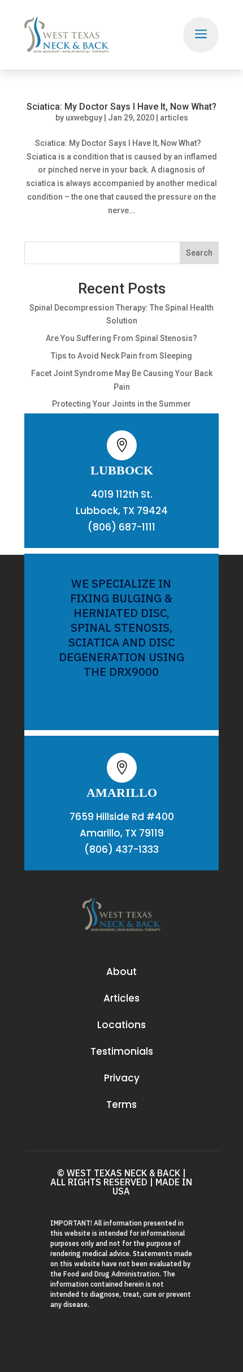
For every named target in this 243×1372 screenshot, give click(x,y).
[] (122, 434)
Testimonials (121, 1051)
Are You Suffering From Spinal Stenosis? (121, 338)
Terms (121, 1104)
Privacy (122, 1078)
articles (174, 117)
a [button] (201, 34)
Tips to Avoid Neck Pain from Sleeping (121, 355)
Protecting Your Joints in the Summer (121, 403)
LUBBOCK (121, 470)
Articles (121, 998)
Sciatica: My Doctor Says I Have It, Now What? (121, 106)
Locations (121, 1025)
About (121, 971)
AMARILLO (121, 793)
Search (199, 252)
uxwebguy (84, 117)
